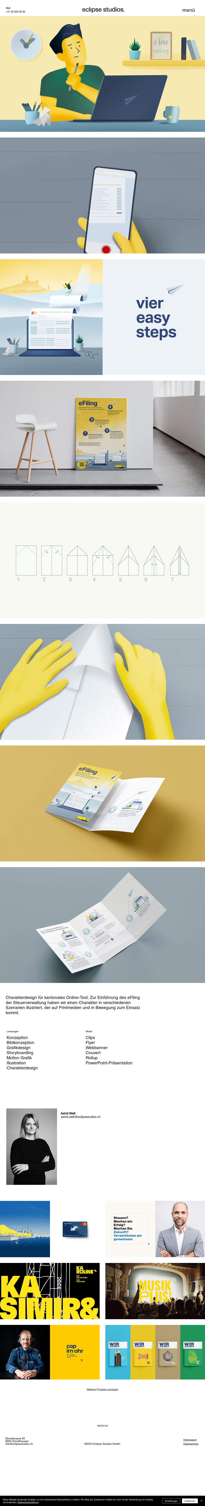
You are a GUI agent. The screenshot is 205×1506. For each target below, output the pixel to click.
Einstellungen (171, 1500)
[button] (188, 10)
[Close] (201, 1501)
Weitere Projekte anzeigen (102, 1389)
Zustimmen (190, 1500)
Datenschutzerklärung (28, 1502)
